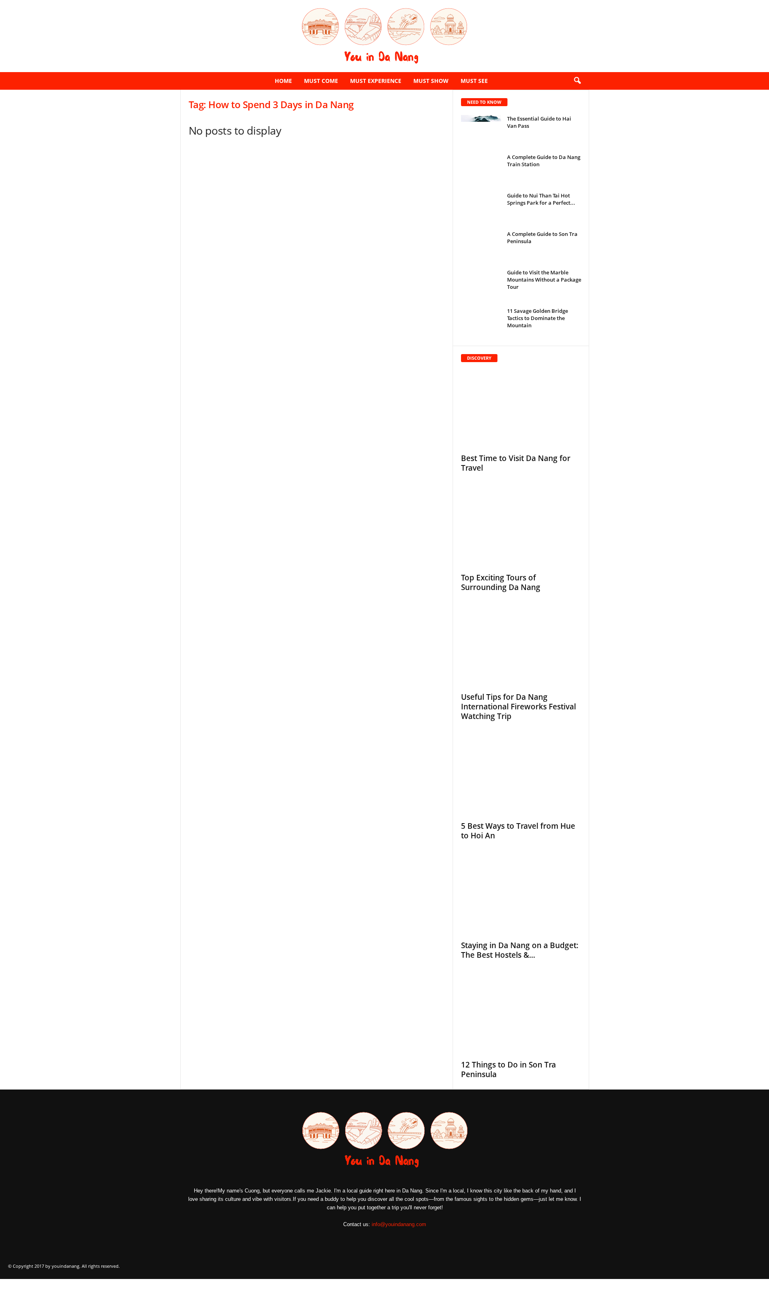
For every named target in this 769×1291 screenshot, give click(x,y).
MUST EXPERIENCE (375, 81)
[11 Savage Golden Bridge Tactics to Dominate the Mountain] (481, 322)
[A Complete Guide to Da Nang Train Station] (481, 168)
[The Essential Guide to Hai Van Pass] (481, 130)
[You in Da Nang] (384, 36)
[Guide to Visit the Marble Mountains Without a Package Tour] (481, 284)
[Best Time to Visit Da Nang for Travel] (521, 410)
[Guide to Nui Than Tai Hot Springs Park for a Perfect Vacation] (481, 207)
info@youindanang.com (399, 1224)
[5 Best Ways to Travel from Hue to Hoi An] (521, 777)
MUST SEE (474, 81)
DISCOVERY (479, 358)
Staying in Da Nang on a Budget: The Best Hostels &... (519, 950)
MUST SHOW (431, 81)
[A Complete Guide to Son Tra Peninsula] (481, 245)
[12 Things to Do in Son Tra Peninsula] (521, 1016)
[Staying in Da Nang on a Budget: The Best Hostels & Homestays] (521, 897)
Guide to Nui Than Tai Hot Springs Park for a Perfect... (541, 199)
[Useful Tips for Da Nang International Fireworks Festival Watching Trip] (521, 648)
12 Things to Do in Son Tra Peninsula (508, 1069)
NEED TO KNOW (484, 102)
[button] (577, 81)
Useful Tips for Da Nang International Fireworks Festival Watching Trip (518, 706)
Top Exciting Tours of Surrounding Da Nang (500, 582)
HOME (283, 81)
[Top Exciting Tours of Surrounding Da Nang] (521, 529)
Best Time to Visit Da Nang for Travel (515, 463)
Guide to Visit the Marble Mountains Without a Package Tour (544, 279)
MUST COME (321, 81)
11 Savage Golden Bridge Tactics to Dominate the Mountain (537, 318)
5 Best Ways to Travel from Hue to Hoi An (518, 831)
